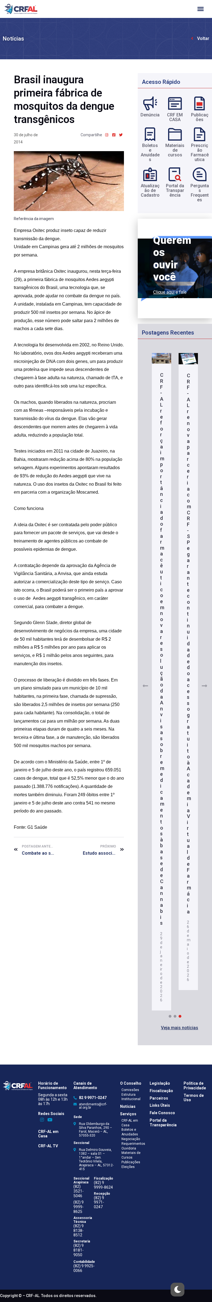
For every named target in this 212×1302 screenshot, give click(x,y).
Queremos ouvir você (172, 258)
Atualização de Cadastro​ (150, 190)
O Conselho (130, 1083)
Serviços (128, 1114)
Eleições (128, 1167)
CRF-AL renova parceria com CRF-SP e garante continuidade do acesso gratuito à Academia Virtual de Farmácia (189, 643)
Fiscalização (161, 1091)
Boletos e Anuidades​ (150, 152)
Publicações (199, 117)
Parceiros (159, 1098)
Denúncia (150, 114)
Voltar (203, 38)
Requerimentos (133, 1144)
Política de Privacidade (195, 1085)
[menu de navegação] (200, 9)
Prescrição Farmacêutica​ (200, 152)
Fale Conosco (162, 1113)
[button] (179, 1028)
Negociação (130, 1139)
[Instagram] (42, 1120)
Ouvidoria (128, 1148)
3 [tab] (180, 1016)
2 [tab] (175, 1016)
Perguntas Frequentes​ (199, 192)
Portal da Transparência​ (175, 190)
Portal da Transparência (163, 1122)
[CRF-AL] (20, 9)
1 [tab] (170, 1016)
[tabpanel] (161, 682)
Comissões (130, 1090)
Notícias (13, 38)
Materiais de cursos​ (174, 150)
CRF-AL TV (48, 1146)
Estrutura (128, 1095)
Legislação (160, 1083)
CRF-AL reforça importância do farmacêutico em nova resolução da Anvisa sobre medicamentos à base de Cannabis (162, 649)
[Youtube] (50, 1120)
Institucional (131, 1099)
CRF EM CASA (175, 117)
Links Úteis (160, 1105)
